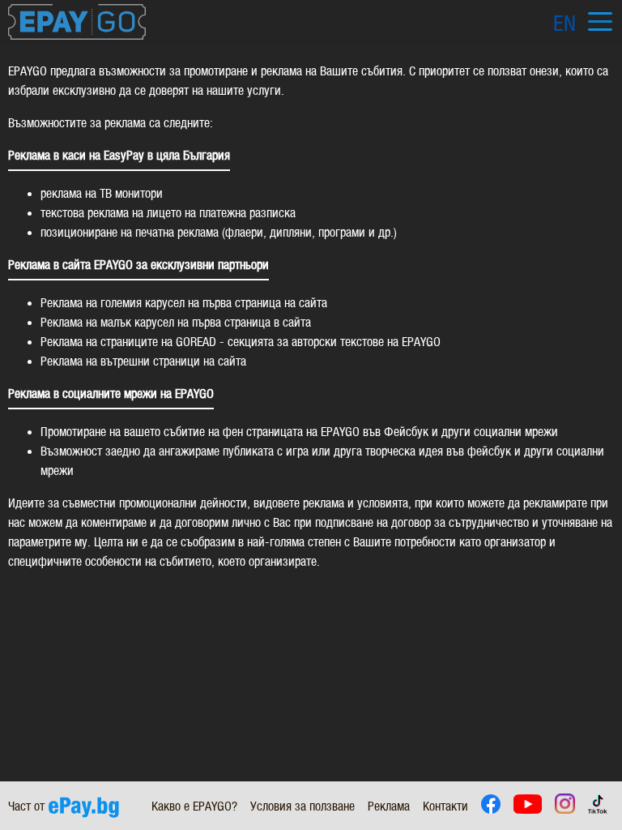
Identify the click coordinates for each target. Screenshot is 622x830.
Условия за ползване (302, 806)
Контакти (445, 806)
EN (564, 23)
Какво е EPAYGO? (194, 806)
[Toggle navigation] (600, 22)
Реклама (389, 806)
